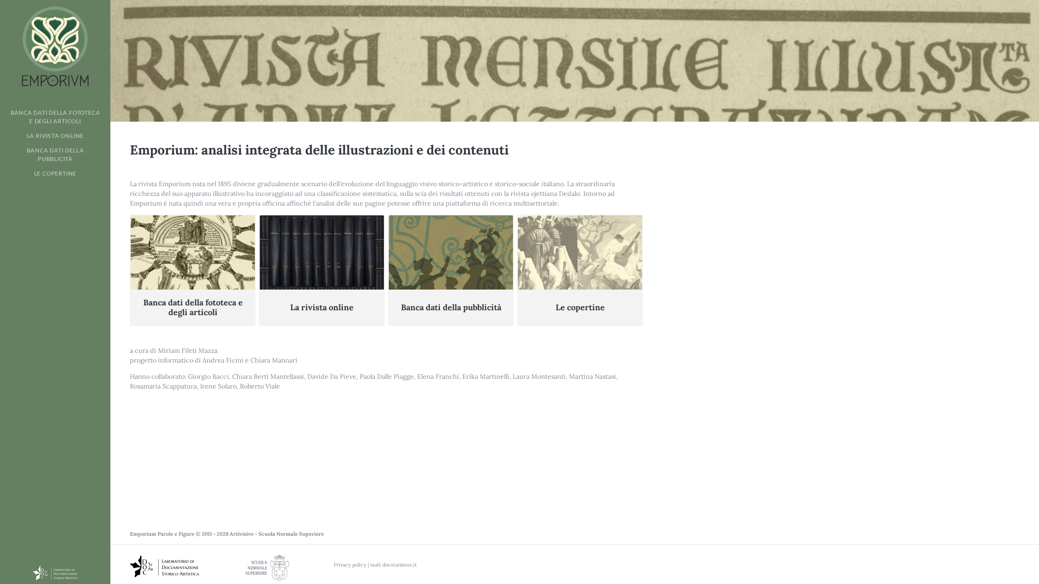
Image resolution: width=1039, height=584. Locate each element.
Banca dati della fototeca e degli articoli (55, 117)
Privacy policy (350, 564)
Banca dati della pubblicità (55, 154)
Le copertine (55, 173)
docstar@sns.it (399, 564)
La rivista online (55, 136)
